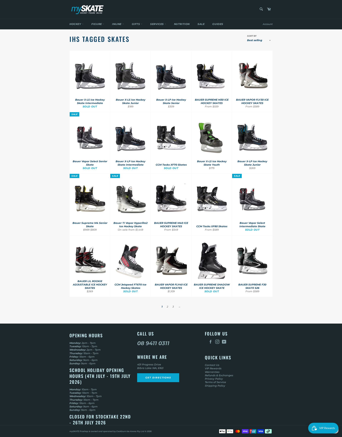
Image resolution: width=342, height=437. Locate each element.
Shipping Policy (215, 385)
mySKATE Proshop (78, 431)
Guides (217, 24)
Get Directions (158, 377)
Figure (97, 24)
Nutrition (182, 24)
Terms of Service (215, 382)
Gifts (136, 24)
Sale (201, 24)
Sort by (251, 36)
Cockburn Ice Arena (126, 431)
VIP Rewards (213, 368)
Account (268, 24)
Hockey (75, 24)
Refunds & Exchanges (219, 375)
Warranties (212, 372)
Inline (117, 24)
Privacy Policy (214, 378)
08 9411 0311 (153, 343)
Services (157, 24)
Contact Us (212, 365)
